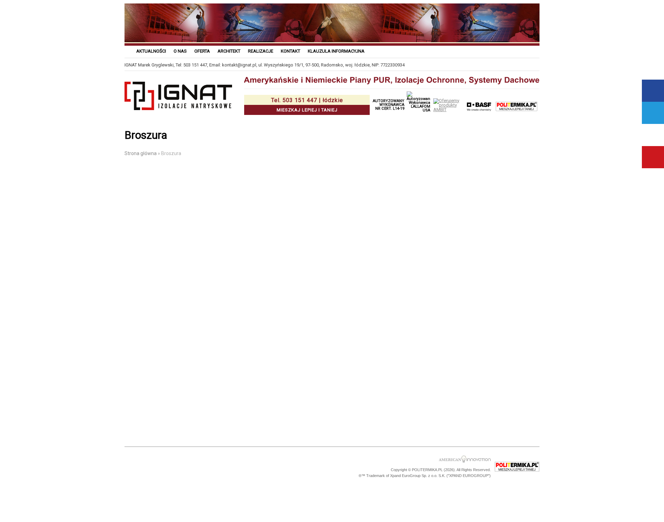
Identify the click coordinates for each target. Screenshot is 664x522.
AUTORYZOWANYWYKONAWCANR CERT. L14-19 (388, 105)
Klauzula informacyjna (336, 51)
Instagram (653, 135)
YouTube (653, 157)
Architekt (229, 51)
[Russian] (501, 50)
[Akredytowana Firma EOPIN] (222, 467)
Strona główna (140, 153)
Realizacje (260, 51)
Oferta (202, 51)
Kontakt (290, 51)
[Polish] (484, 50)
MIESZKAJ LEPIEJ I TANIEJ (307, 104)
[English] (535, 50)
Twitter (653, 113)
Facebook (653, 91)
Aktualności (151, 51)
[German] (518, 50)
